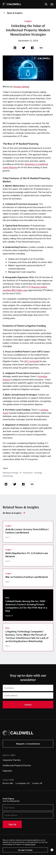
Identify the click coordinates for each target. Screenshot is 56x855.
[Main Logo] (12, 4)
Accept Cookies (25, 850)
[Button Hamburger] (52, 4)
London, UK (37, 783)
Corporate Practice (12, 759)
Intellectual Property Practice (17, 765)
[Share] (41, 48)
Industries (7, 770)
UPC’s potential (31, 361)
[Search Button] (46, 4)
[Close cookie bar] (52, 850)
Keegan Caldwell (21, 86)
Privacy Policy (30, 844)
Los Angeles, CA (22, 783)
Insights (28, 21)
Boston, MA (8, 783)
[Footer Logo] (18, 733)
